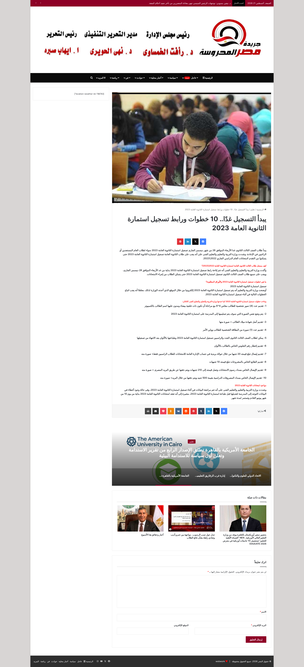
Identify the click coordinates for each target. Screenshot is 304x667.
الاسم (263, 611)
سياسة (173, 77)
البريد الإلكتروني (258, 625)
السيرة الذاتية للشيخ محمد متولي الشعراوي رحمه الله (207, 3)
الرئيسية (209, 77)
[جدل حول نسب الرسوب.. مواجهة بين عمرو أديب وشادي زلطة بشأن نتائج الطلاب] (191, 518)
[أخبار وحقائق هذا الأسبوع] (140, 518)
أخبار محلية (156, 77)
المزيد (101, 77)
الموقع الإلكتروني (181, 625)
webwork (220, 661)
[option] (191, 454)
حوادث (140, 77)
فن (127, 77)
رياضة (115, 77)
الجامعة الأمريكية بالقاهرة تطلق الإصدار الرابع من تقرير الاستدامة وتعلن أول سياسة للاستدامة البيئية (192, 452)
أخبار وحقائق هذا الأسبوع (152, 534)
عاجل (191, 77)
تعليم (252, 209)
